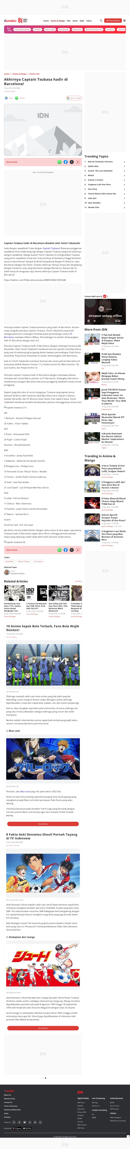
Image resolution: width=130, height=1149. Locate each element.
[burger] (124, 20)
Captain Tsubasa (51, 248)
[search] (101, 20)
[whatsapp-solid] (60, 162)
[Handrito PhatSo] (7, 572)
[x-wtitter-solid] (72, 162)
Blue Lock (25, 791)
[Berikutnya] (82, 595)
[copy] (78, 162)
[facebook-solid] (66, 162)
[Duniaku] (16, 20)
